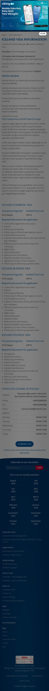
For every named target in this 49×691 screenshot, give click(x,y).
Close (42, 34)
